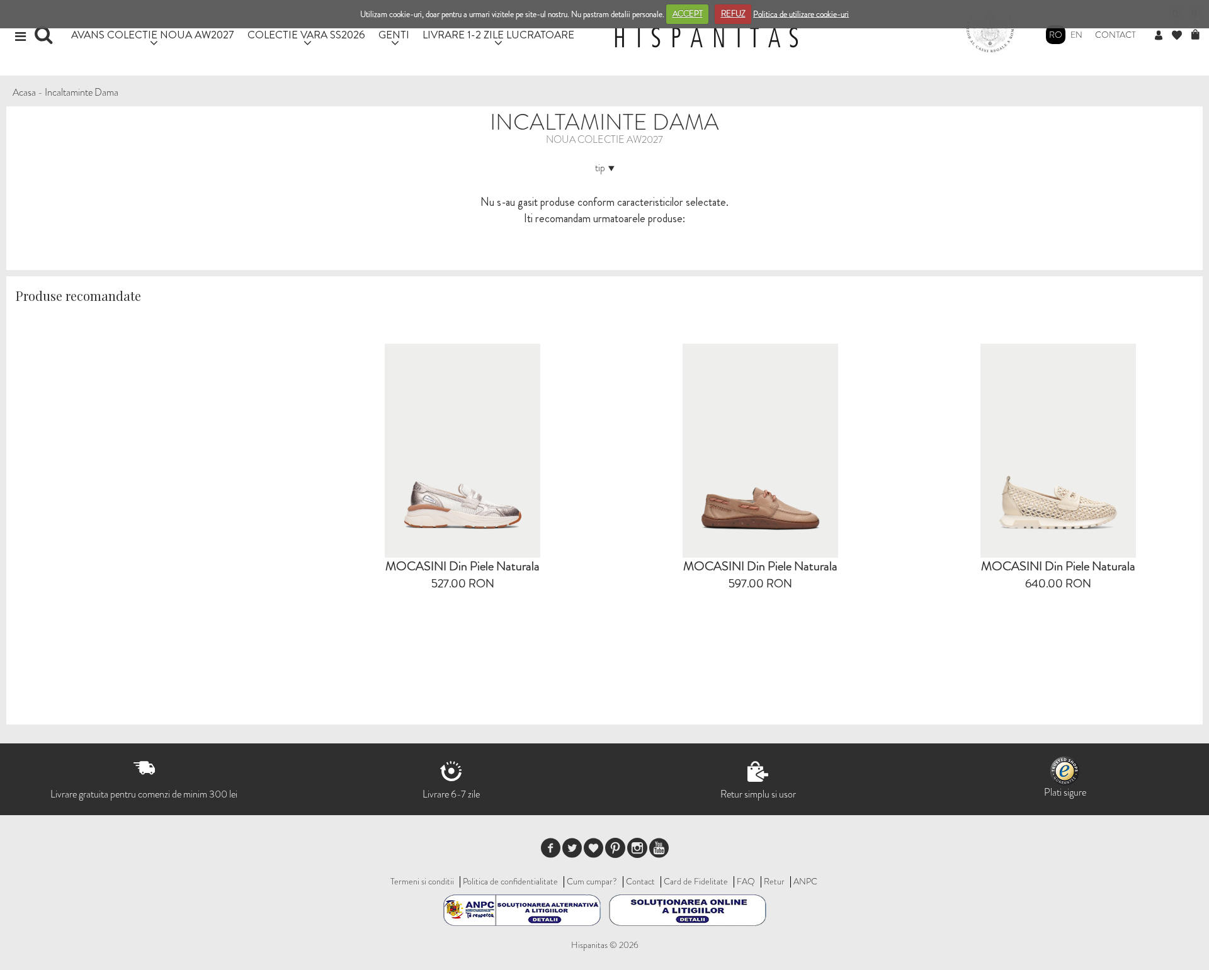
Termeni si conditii (422, 881)
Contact (1115, 34)
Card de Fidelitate (696, 881)
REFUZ (733, 14)
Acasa (24, 92)
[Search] (45, 39)
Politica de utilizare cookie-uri (801, 14)
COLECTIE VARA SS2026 (306, 34)
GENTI (393, 34)
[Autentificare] (1163, 36)
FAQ (746, 881)
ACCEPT (688, 14)
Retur (774, 881)
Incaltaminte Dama (81, 92)
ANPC (805, 881)
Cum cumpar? (592, 881)
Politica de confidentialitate (510, 881)
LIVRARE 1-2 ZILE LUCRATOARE (498, 34)
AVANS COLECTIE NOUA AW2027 (152, 34)
